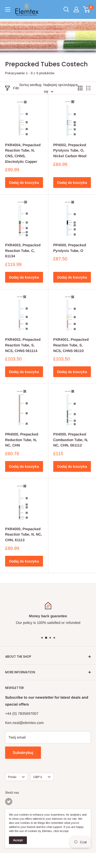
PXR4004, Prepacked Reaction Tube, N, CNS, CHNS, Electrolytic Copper (22, 153)
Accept (18, 840)
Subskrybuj (23, 752)
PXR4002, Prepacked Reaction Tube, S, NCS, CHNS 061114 (22, 345)
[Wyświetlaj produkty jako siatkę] (80, 88)
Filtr (16, 88)
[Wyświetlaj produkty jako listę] (88, 88)
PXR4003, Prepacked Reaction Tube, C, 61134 (22, 250)
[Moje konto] (76, 9)
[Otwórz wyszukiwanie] (66, 9)
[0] (86, 9)
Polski (12, 777)
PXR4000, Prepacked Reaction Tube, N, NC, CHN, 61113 (23, 534)
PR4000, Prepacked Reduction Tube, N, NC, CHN (21, 439)
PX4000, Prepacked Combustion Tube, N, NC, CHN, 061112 (70, 439)
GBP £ (37, 777)
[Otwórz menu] (7, 9)
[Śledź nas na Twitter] (8, 801)
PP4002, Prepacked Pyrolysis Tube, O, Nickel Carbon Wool (70, 150)
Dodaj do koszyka (24, 182)
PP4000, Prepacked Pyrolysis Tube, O (69, 248)
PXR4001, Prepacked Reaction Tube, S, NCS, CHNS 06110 (71, 345)
